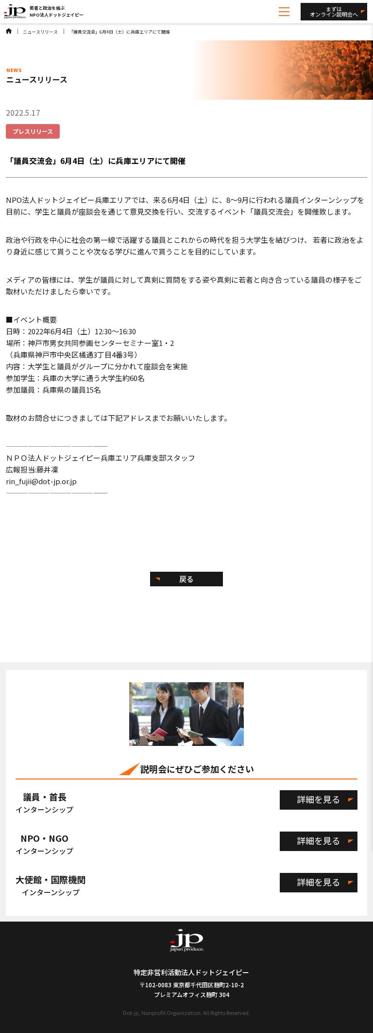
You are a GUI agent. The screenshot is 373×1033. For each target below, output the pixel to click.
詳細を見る (318, 799)
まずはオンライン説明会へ (334, 11)
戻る (186, 579)
